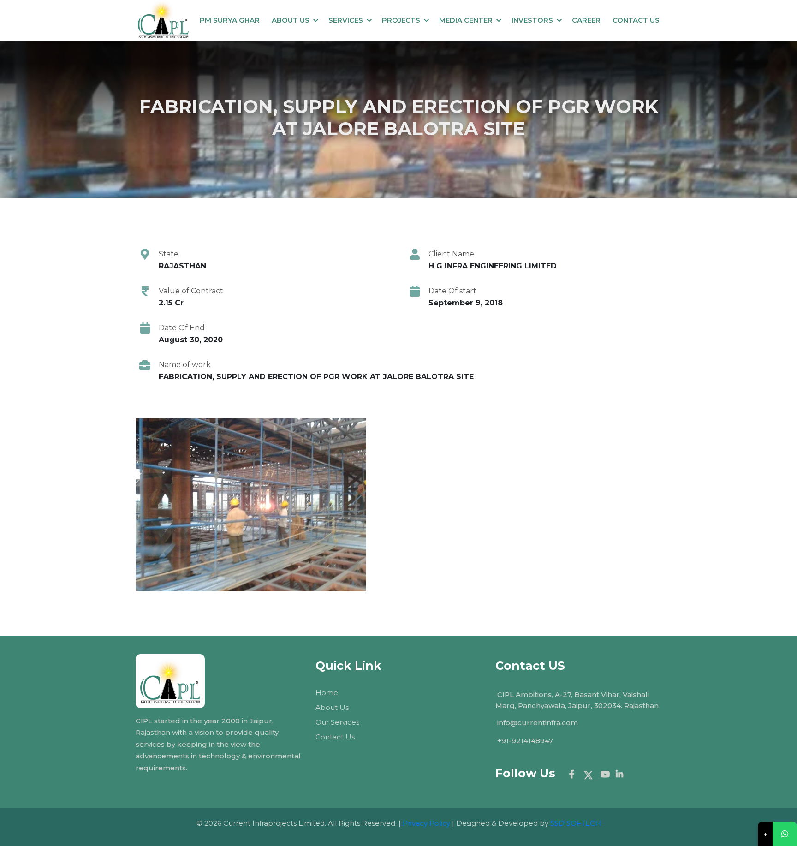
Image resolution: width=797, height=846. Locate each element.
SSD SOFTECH (575, 823)
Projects (401, 20)
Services (345, 20)
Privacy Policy (426, 823)
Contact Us (335, 737)
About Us (290, 20)
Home (326, 692)
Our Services (337, 722)
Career (586, 20)
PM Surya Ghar (230, 20)
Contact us (636, 20)
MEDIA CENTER (466, 20)
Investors (532, 20)
